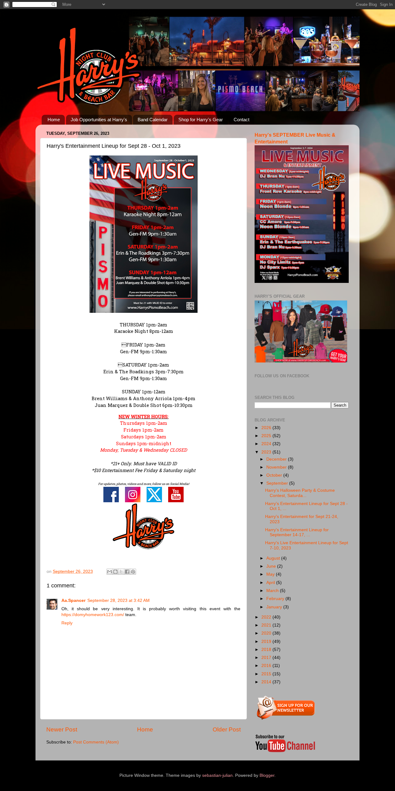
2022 (266, 617)
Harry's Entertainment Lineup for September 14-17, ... (297, 532)
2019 (266, 641)
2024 (266, 443)
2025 (266, 435)
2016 (266, 665)
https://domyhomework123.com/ (92, 614)
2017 (266, 657)
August (273, 558)
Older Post (227, 729)
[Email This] (109, 572)
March (273, 590)
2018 (266, 649)
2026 (266, 427)
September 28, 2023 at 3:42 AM (118, 600)
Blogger (267, 775)
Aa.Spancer (73, 600)
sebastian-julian (217, 775)
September (277, 483)
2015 (266, 674)
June (271, 566)
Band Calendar (153, 119)
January (274, 607)
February (275, 598)
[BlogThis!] (115, 572)
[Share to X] (121, 572)
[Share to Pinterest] (133, 572)
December (277, 459)
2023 (266, 452)
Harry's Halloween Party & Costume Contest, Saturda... (300, 493)
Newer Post (61, 729)
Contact (241, 119)
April (271, 582)
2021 (266, 625)
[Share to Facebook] (127, 572)
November (277, 467)
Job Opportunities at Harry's (99, 119)
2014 (266, 682)
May (271, 574)
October (274, 475)
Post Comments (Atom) (96, 742)
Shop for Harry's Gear (200, 119)
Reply (67, 623)
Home (54, 119)
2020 (266, 633)
